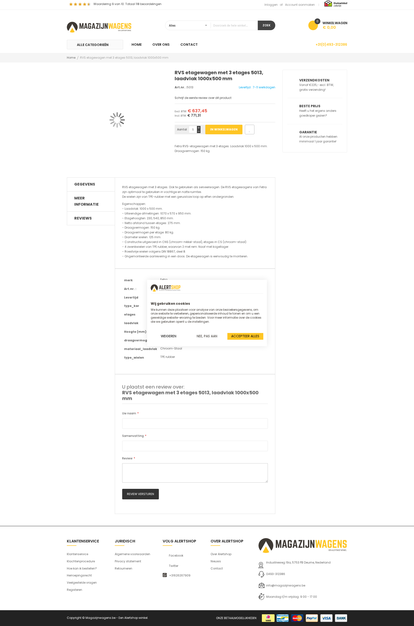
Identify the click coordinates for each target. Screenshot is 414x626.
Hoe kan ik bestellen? (82, 568)
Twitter (173, 565)
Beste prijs (309, 106)
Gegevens (84, 184)
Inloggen (271, 5)
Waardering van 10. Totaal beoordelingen (127, 4)
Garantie (308, 132)
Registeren (74, 590)
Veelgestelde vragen (82, 583)
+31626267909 (179, 575)
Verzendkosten (314, 80)
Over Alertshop (221, 554)
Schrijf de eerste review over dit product (203, 98)
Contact (217, 568)
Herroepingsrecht (79, 575)
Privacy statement (128, 561)
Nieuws (216, 561)
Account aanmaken (300, 5)
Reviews (83, 218)
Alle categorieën (93, 44)
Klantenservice (77, 554)
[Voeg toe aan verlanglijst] (249, 129)
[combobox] (211, 25)
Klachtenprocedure (81, 561)
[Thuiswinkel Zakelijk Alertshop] (335, 3)
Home (71, 58)
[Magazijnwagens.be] (99, 26)
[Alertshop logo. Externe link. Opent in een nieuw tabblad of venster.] (165, 288)
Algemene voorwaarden (132, 554)
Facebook (176, 555)
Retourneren (123, 568)
